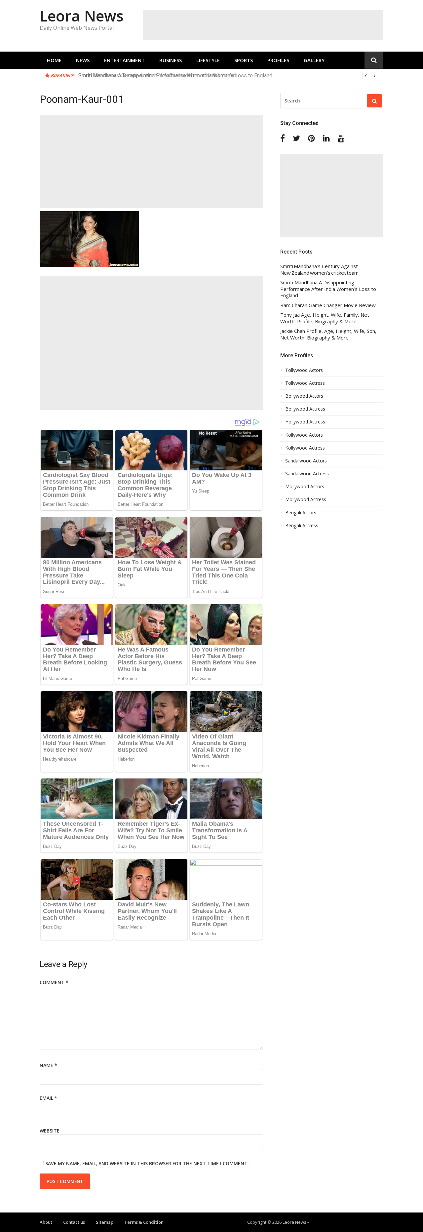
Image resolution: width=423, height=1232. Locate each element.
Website (49, 1131)
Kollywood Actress (305, 448)
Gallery (314, 60)
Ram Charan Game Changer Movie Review (328, 305)
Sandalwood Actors (306, 461)
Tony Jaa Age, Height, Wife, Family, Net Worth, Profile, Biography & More (324, 318)
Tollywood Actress (305, 383)
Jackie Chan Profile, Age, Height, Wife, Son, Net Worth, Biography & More (328, 334)
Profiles (278, 60)
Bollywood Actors (304, 396)
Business (170, 60)
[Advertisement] (263, 25)
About (46, 1222)
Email (48, 1098)
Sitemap (104, 1222)
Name (48, 1065)
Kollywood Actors (304, 435)
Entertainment (124, 60)
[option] (228, 75)
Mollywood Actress (305, 499)
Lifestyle (208, 60)
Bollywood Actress (305, 409)
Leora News (82, 16)
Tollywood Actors (304, 370)
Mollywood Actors (304, 487)
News (83, 60)
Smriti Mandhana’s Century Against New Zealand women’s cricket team (319, 269)
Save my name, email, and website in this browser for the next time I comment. (147, 1163)
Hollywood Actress (305, 422)
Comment (54, 982)
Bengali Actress (301, 526)
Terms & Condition (144, 1222)
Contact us (74, 1222)
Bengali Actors (300, 513)
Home (54, 60)
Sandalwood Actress (307, 474)
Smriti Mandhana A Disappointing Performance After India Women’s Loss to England (175, 75)
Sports (243, 60)
